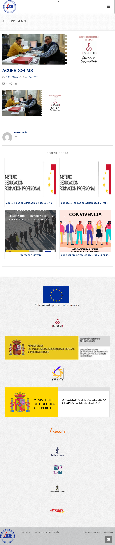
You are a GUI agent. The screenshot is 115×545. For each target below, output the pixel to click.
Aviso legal (108, 532)
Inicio (16, 28)
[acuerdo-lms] (57, 49)
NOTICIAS (25, 28)
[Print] (17, 83)
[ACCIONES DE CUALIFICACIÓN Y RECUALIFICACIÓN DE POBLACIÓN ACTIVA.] (30, 179)
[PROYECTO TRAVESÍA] (30, 231)
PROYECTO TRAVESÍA (30, 255)
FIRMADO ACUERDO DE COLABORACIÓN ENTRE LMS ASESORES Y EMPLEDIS (63, 28)
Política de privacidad (91, 532)
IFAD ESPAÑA (12, 77)
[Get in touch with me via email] (16, 137)
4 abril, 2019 (32, 77)
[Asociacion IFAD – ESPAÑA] (6, 7)
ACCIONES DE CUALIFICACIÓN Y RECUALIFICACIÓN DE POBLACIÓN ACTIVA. (31, 203)
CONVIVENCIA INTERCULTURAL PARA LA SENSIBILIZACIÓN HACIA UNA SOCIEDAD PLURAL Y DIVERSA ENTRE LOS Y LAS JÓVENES (86, 255)
